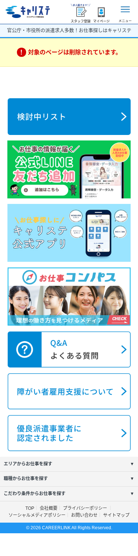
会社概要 (48, 508)
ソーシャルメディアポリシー (37, 515)
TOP (29, 508)
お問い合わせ (84, 515)
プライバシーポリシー (85, 508)
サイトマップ (116, 515)
